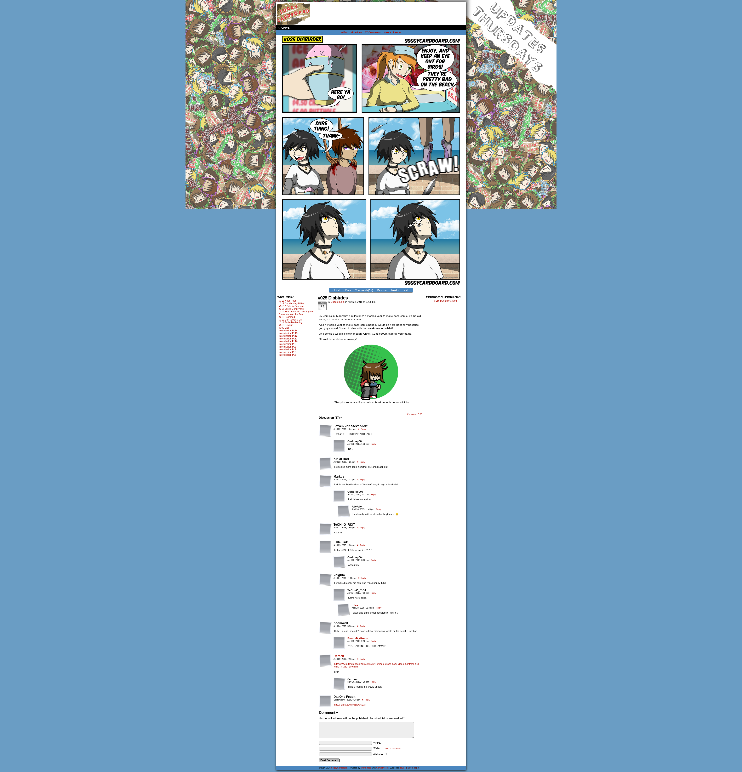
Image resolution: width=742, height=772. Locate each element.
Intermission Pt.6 (287, 352)
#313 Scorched (287, 317)
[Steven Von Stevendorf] (325, 430)
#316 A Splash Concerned (292, 306)
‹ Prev (347, 290)
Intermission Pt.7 (287, 349)
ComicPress (382, 768)
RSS (402, 768)
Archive (283, 27)
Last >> (397, 32)
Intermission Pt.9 (287, 344)
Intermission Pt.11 (288, 338)
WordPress (366, 768)
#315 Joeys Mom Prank (291, 309)
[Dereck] (325, 665)
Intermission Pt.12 (288, 336)
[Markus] (325, 481)
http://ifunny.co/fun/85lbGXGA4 (350, 704)
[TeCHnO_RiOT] (325, 529)
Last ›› (406, 290)
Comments (373, 32)
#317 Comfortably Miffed (292, 303)
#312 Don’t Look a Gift (290, 319)
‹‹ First (336, 290)
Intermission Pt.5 (287, 355)
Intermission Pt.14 (288, 330)
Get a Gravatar (393, 748)
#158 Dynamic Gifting (445, 300)
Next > (387, 32)
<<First (344, 32)
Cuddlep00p (337, 302)
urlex (355, 605)
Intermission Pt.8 (287, 346)
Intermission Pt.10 (288, 341)
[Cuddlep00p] (339, 446)
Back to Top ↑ (412, 768)
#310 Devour (286, 325)
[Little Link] (325, 547)
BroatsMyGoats (357, 638)
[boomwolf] (325, 628)
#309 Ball (284, 327)
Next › (395, 290)
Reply (363, 429)
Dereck (339, 656)
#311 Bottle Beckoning (290, 322)
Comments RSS (414, 414)
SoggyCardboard (293, 13)
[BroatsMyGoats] (339, 648)
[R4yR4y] (343, 511)
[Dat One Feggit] (325, 701)
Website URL (381, 754)
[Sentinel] (339, 684)
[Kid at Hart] (325, 463)
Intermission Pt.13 (288, 333)
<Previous (356, 32)
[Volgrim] (325, 579)
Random (382, 290)
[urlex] (343, 614)
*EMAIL (387, 748)
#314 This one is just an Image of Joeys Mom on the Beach (296, 313)
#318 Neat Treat (287, 300)
